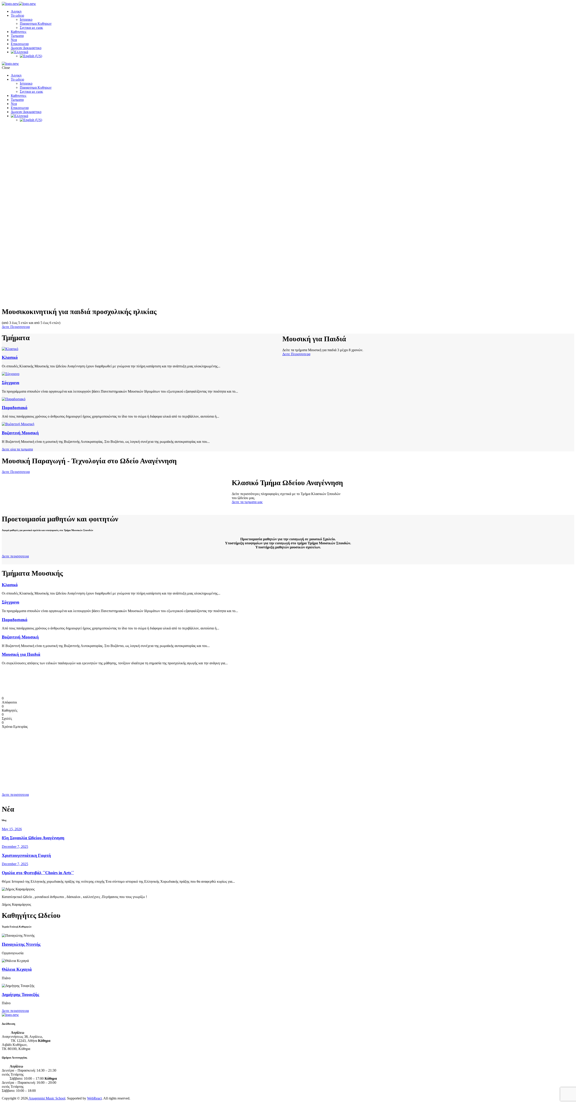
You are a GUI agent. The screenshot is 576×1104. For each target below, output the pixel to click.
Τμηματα (17, 36)
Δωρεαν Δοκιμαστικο (26, 48)
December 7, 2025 (15, 846)
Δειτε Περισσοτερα (16, 327)
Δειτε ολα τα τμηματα (17, 449)
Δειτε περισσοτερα (15, 556)
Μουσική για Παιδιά (21, 654)
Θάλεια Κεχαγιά (17, 969)
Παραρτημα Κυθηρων (36, 23)
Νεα (14, 40)
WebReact (94, 1098)
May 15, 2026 (12, 829)
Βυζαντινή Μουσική (20, 432)
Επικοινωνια (20, 44)
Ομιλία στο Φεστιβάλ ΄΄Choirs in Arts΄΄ (38, 872)
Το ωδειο (17, 15)
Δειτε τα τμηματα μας (247, 502)
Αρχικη (16, 11)
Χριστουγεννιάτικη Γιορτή (26, 855)
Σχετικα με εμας (31, 27)
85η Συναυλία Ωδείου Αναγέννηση (33, 837)
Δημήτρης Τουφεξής (20, 994)
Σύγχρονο (10, 382)
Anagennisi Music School (46, 1098)
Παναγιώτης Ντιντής (21, 944)
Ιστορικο (26, 19)
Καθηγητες (18, 32)
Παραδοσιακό (14, 407)
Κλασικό (10, 357)
